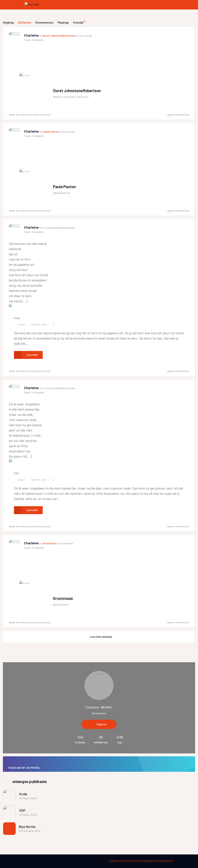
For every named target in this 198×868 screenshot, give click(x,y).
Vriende (79, 22)
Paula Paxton (50, 131)
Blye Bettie (27, 826)
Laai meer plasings (101, 636)
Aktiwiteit (24, 22)
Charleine (31, 35)
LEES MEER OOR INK (136, 861)
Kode (17, 318)
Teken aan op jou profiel (24, 767)
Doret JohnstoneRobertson (59, 35)
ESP (16, 473)
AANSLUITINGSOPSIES (161, 861)
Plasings (63, 22)
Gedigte (21, 324)
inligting (8, 22)
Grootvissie (49, 543)
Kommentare (44, 22)
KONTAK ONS (116, 861)
